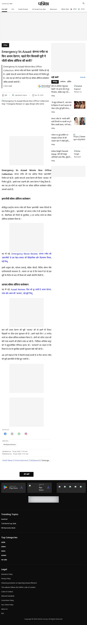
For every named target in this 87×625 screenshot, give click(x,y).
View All (82, 77)
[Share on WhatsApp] (19, 434)
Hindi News (7, 460)
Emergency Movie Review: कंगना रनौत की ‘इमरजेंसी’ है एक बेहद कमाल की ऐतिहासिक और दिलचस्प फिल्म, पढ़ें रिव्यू (26, 258)
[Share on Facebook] (5, 434)
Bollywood (35, 460)
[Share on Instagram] (26, 434)
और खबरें (26, 474)
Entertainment (21, 460)
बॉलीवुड (5, 45)
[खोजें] (83, 3)
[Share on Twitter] (12, 434)
